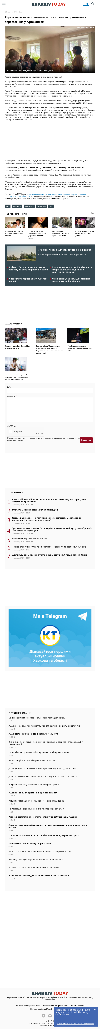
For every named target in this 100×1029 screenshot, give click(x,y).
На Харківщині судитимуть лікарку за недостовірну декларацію (39, 752)
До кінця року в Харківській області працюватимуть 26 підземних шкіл (42, 768)
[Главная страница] (50, 993)
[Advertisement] (50, 140)
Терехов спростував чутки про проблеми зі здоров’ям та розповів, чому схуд (49, 546)
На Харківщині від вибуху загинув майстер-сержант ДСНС (37, 808)
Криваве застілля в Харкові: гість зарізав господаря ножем (37, 717)
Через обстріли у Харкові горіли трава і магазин (32, 760)
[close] (95, 1009)
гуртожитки (17, 206)
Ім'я (9, 386)
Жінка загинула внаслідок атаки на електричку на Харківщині (71, 279)
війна (51, 206)
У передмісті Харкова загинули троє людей (28, 279)
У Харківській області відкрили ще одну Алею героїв (34, 867)
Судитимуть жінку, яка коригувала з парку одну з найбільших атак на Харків (49, 554)
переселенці (41, 206)
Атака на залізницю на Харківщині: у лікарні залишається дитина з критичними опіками (72, 269)
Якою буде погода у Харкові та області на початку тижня (36, 859)
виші (7, 206)
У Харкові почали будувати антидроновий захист (64, 249)
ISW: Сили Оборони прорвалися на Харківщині (35, 509)
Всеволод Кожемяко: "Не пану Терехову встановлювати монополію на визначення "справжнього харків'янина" (46, 518)
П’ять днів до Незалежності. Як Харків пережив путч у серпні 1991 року (44, 835)
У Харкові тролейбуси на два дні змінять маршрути (33, 733)
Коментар (11, 396)
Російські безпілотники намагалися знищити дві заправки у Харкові (41, 851)
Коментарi (86, 440)
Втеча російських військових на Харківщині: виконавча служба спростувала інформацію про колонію (49, 500)
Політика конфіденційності (41, 1009)
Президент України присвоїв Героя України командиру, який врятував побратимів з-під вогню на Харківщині (52, 529)
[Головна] (48, 4)
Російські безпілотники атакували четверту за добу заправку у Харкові (29, 268)
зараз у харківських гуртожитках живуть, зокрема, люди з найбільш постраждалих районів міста (45, 195)
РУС (86, 3)
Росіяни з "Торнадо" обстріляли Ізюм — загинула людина (36, 800)
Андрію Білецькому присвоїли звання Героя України (34, 784)
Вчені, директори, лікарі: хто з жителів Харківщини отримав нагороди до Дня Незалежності (46, 742)
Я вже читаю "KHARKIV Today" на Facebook (75, 1023)
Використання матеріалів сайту (55, 1005)
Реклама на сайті (77, 1005)
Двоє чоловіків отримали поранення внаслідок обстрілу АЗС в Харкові (43, 776)
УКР (47, 1021)
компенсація (29, 206)
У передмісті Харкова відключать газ (29, 538)
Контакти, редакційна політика (28, 1005)
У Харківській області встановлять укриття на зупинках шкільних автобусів (44, 725)
